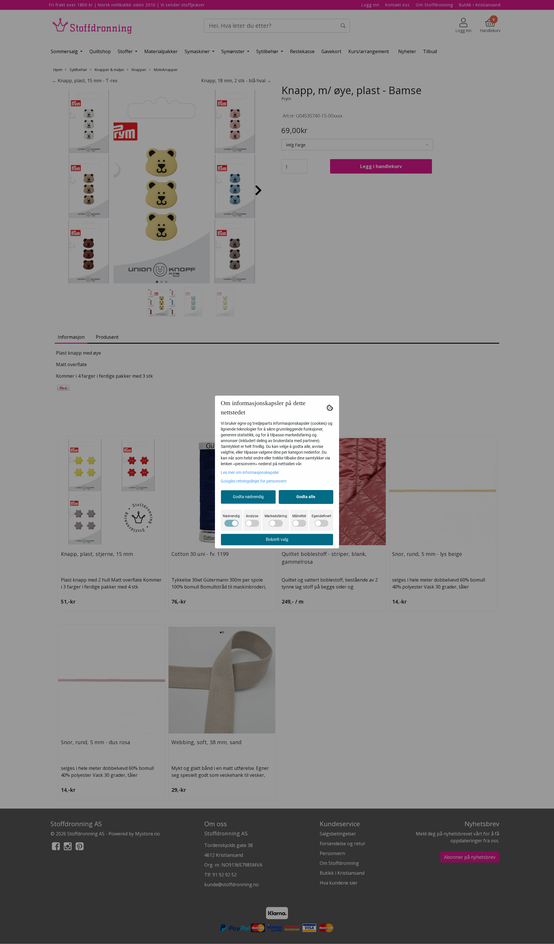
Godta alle (305, 496)
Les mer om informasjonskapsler (250, 472)
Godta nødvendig (248, 496)
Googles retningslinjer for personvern (254, 481)
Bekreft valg (277, 539)
